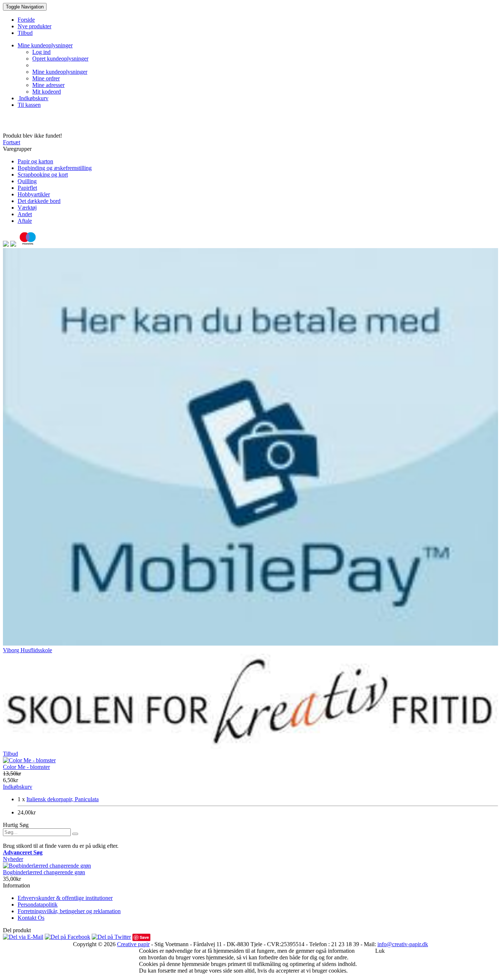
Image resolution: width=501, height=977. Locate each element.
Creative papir (133, 944)
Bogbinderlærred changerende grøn (44, 872)
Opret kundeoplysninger (60, 58)
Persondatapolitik (38, 904)
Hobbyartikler (34, 194)
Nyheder (13, 859)
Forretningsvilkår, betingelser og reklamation (69, 911)
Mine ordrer (46, 78)
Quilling (27, 181)
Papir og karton (35, 161)
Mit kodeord (46, 91)
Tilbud (10, 754)
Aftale (25, 221)
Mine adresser (48, 85)
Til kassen (29, 105)
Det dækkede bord (39, 201)
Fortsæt (11, 142)
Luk (380, 951)
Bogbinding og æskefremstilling (55, 168)
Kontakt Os (31, 918)
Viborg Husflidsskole (27, 650)
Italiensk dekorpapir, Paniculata (62, 799)
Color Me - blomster (26, 767)
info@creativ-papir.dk (402, 944)
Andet (25, 214)
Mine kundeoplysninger (59, 72)
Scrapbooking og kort (43, 174)
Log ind (41, 52)
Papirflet (27, 188)
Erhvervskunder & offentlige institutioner (65, 898)
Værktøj (27, 207)
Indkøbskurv (33, 98)
